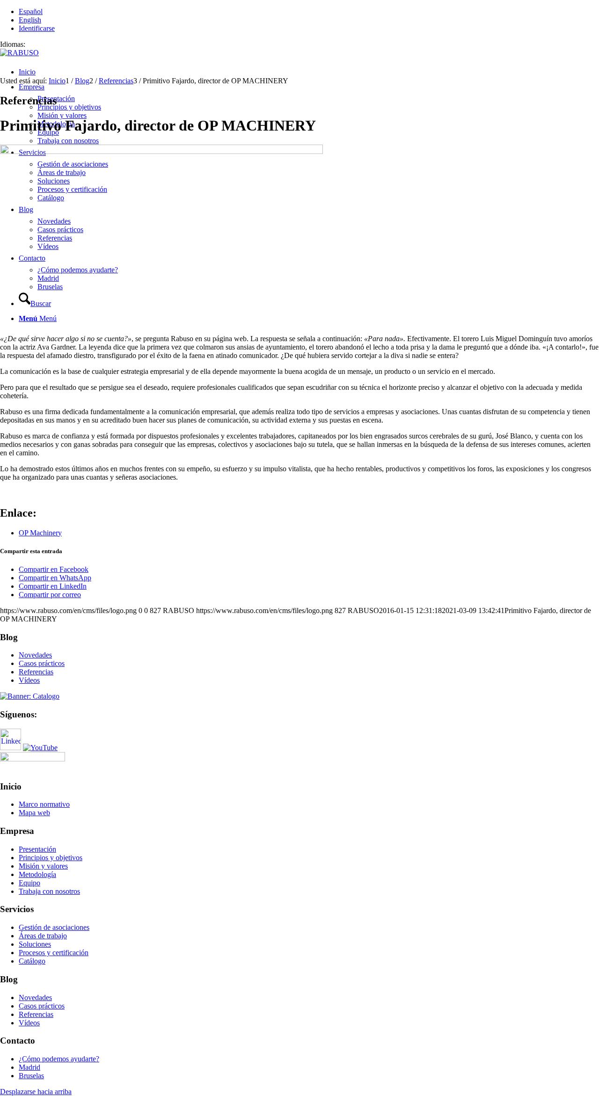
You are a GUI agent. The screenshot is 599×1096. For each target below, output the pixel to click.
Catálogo (32, 961)
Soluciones (35, 944)
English (30, 20)
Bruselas (31, 1076)
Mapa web (34, 813)
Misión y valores (43, 866)
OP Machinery (40, 533)
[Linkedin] (10, 748)
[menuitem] (309, 72)
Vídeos (29, 680)
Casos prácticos (42, 663)
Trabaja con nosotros (49, 891)
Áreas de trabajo (43, 936)
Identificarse (37, 28)
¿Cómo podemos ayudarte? (59, 1059)
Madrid (29, 1067)
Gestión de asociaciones (54, 927)
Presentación (37, 849)
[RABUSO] (19, 53)
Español (31, 11)
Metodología (37, 874)
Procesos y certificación (53, 953)
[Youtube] (40, 748)
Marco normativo (44, 804)
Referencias (36, 672)
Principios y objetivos (50, 858)
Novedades (35, 655)
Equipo (29, 883)
